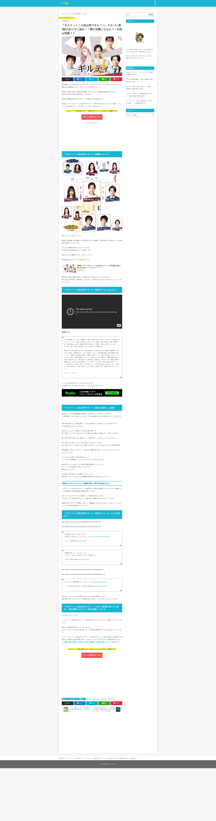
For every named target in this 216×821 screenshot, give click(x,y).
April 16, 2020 (82, 540)
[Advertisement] (92, 136)
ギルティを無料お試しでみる (92, 117)
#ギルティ (90, 536)
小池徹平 (105, 699)
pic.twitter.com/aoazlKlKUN (102, 536)
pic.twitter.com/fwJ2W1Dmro (98, 582)
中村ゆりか (97, 699)
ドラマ (83, 699)
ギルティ (90, 699)
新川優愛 (112, 699)
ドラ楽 (64, 3)
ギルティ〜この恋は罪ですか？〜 (67, 17)
